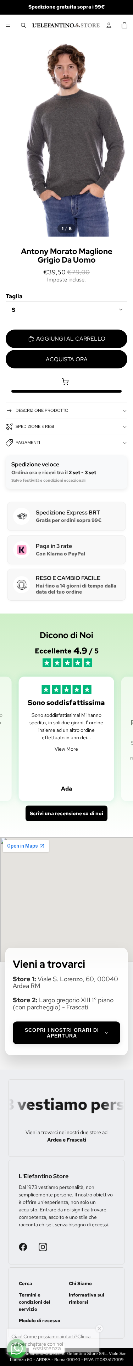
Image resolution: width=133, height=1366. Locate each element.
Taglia (14, 296)
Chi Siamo (80, 1283)
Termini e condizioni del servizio (34, 1302)
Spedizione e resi (35, 426)
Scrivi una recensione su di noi (66, 813)
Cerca (25, 1283)
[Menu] (8, 25)
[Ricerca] (23, 25)
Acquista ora (67, 359)
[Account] (109, 25)
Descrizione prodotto (42, 410)
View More (66, 749)
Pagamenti (28, 442)
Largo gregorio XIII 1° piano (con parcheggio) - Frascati (63, 1003)
